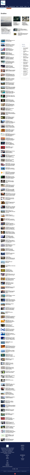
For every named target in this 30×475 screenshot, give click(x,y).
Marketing (22, 458)
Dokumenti (7, 465)
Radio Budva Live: (3, 8)
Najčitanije (6, 6)
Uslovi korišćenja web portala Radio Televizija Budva (14, 471)
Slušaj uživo (9, 8)
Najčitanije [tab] (23, 46)
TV (22, 457)
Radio (22, 456)
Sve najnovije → (25, 75)
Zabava (7, 457)
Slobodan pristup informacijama (7, 466)
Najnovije (2, 6)
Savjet (7, 463)
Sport (7, 456)
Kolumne (7, 458)
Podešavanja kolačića (23, 471)
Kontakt (22, 459)
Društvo (17, 6)
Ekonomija (21, 6)
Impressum (5, 471)
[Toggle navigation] (28, 3)
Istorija (7, 462)
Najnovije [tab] (23, 44)
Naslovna (22, 446)
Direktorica (7, 464)
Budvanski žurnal (12, 6)
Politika (25, 6)
